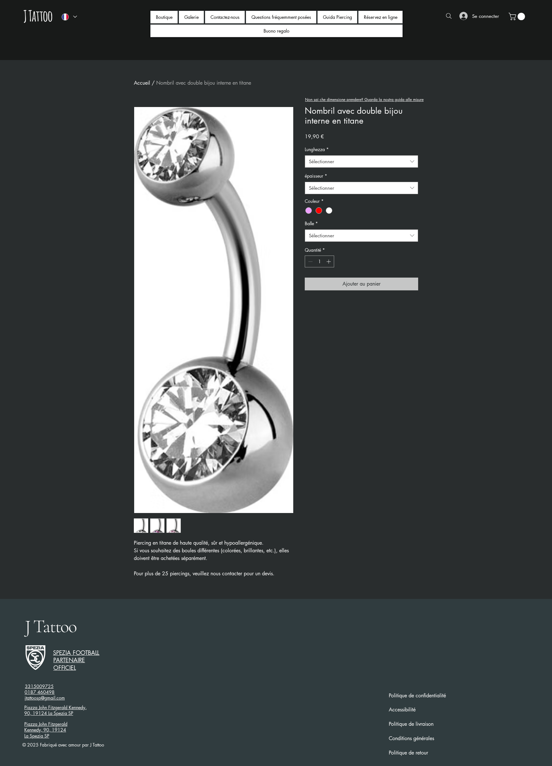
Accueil (142, 83)
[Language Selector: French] (69, 17)
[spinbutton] (319, 261)
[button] (518, 16)
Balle (311, 223)
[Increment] (329, 261)
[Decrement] (310, 261)
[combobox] (361, 161)
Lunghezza (317, 149)
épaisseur (316, 176)
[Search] (449, 16)
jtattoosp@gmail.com (45, 698)
